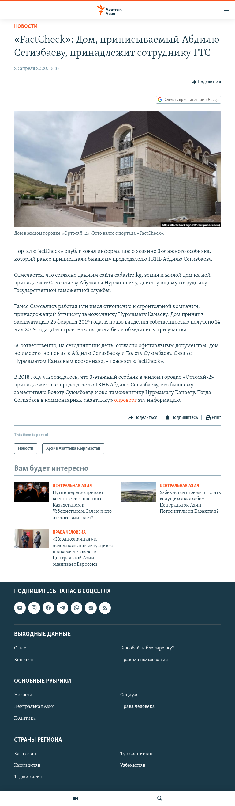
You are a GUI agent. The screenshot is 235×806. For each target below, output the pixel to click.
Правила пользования (144, 659)
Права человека (69, 532)
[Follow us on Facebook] (48, 608)
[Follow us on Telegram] (62, 608)
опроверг (125, 400)
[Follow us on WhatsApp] (76, 608)
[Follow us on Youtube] (20, 608)
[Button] (206, 82)
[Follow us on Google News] (90, 608)
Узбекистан (133, 765)
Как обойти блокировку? (147, 648)
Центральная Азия (72, 486)
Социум (128, 695)
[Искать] (160, 798)
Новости (26, 26)
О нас (20, 648)
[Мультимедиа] (75, 798)
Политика (25, 718)
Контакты (24, 659)
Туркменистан (136, 753)
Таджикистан (29, 777)
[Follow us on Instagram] (34, 608)
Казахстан (25, 753)
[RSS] (105, 608)
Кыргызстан (27, 765)
